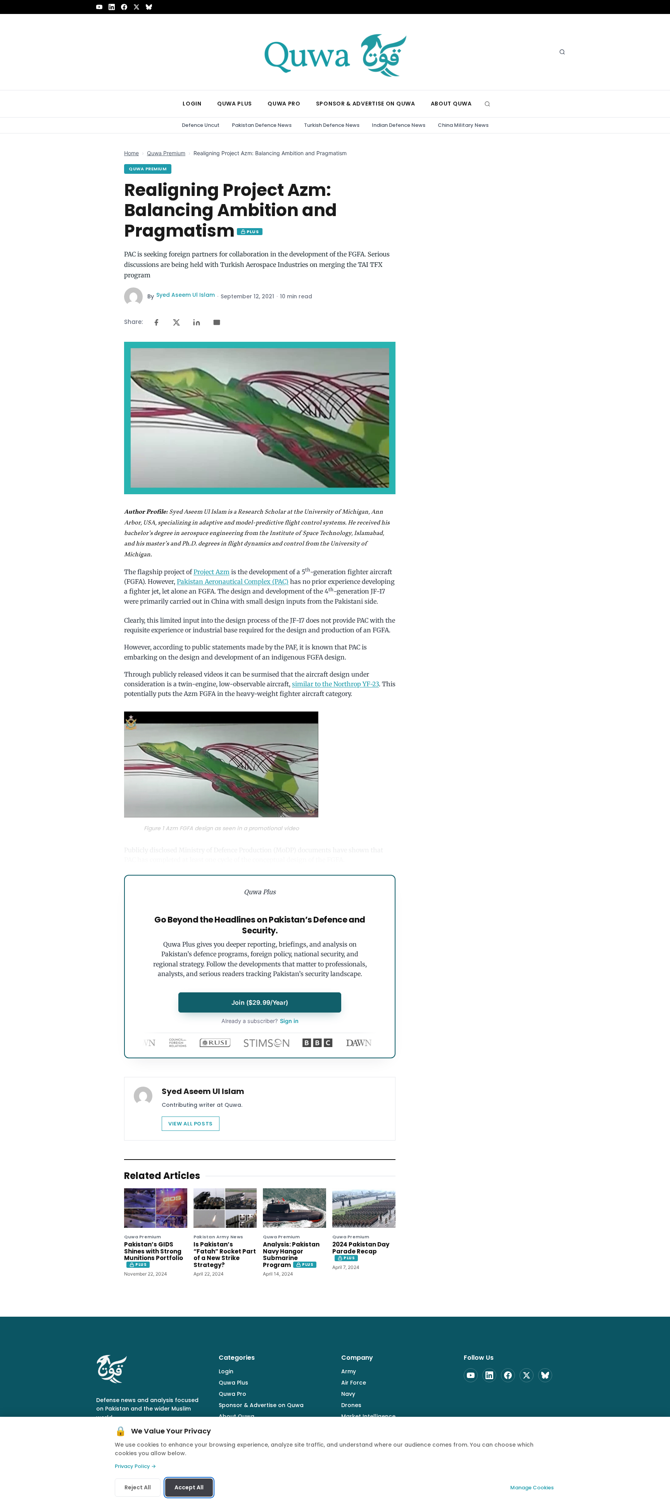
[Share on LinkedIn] (197, 322)
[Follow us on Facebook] (124, 7)
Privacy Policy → (135, 1466)
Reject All (137, 1487)
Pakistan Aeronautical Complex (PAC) (232, 581)
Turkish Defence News (331, 125)
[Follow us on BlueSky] (149, 7)
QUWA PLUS (234, 103)
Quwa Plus (233, 1383)
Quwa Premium (166, 153)
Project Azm (211, 572)
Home (131, 153)
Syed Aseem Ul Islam (185, 295)
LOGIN (192, 103)
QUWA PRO (284, 103)
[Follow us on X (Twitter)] (136, 7)
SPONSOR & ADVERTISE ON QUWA (365, 103)
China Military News (463, 125)
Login (226, 1371)
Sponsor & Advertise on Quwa (261, 1405)
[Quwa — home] (335, 52)
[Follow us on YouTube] (99, 7)
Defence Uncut (200, 125)
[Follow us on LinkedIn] (112, 7)
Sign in (260, 1021)
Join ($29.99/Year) (259, 1002)
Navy (348, 1394)
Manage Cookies (532, 1487)
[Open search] (562, 52)
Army (348, 1371)
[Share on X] (176, 322)
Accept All (189, 1487)
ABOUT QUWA (451, 103)
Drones (351, 1405)
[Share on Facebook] (156, 322)
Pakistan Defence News (262, 125)
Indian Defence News (398, 125)
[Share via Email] (217, 322)
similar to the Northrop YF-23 (335, 684)
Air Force (353, 1383)
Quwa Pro (232, 1394)
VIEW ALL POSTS (190, 1123)
